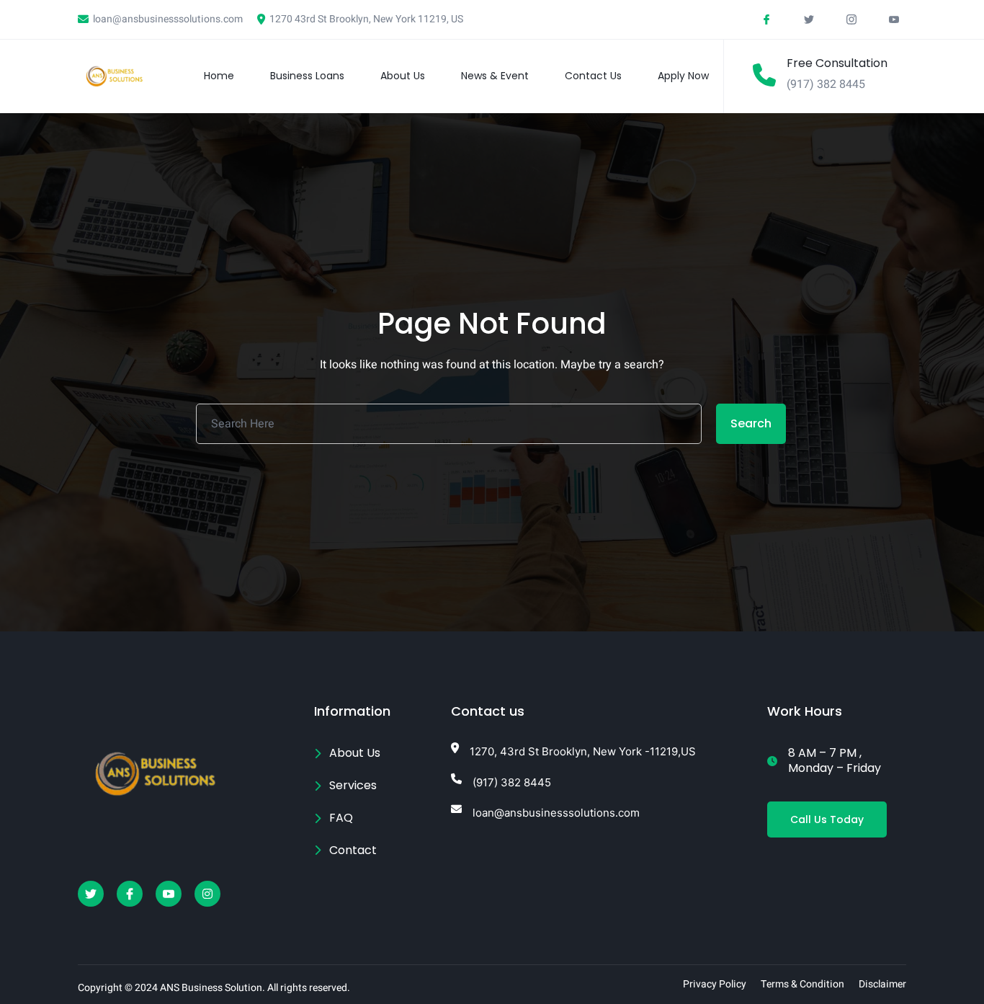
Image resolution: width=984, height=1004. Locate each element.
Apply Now (683, 75)
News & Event (495, 75)
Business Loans (307, 75)
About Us (402, 75)
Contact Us (593, 75)
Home (219, 75)
